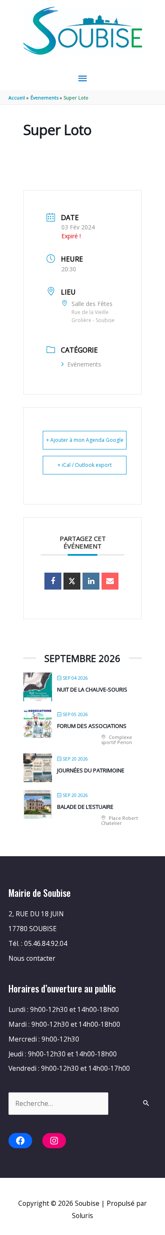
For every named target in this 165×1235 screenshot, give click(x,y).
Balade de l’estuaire (85, 806)
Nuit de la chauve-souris (92, 689)
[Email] (110, 581)
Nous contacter (31, 958)
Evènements (84, 364)
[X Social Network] (71, 581)
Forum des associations (91, 726)
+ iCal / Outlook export (85, 465)
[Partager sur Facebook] (52, 581)
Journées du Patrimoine (90, 770)
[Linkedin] (90, 581)
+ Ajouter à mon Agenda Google (85, 440)
